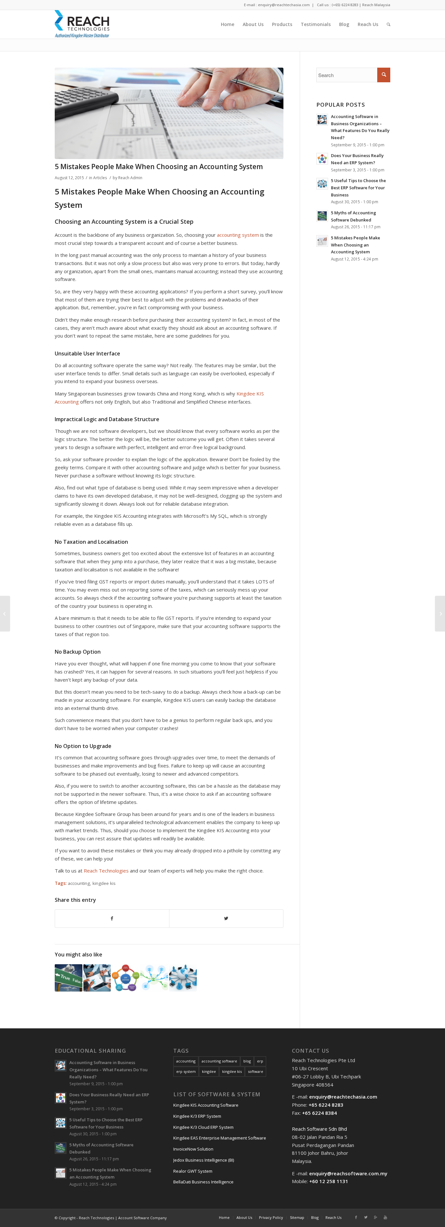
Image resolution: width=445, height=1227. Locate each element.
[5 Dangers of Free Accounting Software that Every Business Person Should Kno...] (5, 614)
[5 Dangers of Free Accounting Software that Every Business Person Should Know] (154, 978)
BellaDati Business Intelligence (203, 1182)
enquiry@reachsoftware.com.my (348, 1173)
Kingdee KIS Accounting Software (205, 1105)
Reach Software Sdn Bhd (319, 1129)
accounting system (238, 235)
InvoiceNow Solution (193, 1149)
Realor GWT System (192, 1171)
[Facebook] (356, 1217)
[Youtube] (385, 1217)
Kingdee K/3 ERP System (197, 1116)
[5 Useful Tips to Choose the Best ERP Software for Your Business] (183, 978)
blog (247, 1061)
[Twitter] (366, 1217)
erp (260, 1061)
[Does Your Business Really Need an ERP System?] (125, 978)
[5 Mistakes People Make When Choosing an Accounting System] (169, 113)
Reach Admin (130, 177)
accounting (79, 883)
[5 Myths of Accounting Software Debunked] (68, 978)
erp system (186, 1071)
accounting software (219, 1061)
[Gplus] (375, 1217)
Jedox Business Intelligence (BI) (203, 1160)
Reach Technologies (106, 870)
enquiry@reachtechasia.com (284, 4)
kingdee (209, 1071)
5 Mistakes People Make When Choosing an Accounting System (159, 166)
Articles (100, 177)
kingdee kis (104, 883)
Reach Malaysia (376, 4)
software (255, 1071)
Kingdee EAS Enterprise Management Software (219, 1138)
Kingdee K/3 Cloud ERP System (203, 1127)
